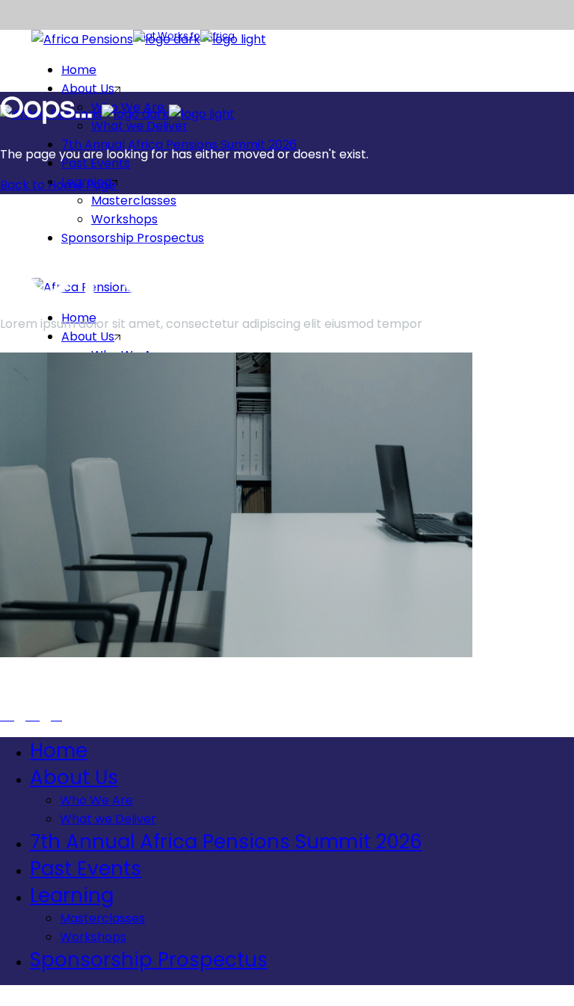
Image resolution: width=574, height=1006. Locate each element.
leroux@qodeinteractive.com (85, 689)
